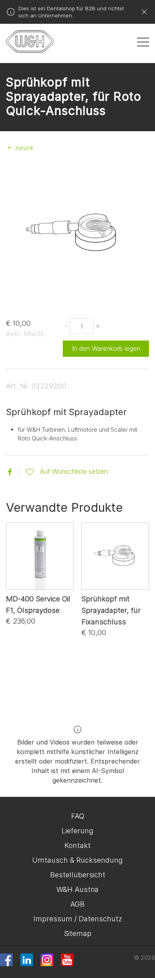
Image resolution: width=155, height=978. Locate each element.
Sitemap (77, 933)
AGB (77, 904)
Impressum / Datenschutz (77, 919)
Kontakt (77, 845)
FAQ (77, 816)
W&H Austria (77, 889)
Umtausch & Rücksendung (77, 860)
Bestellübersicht (77, 875)
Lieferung (77, 831)
